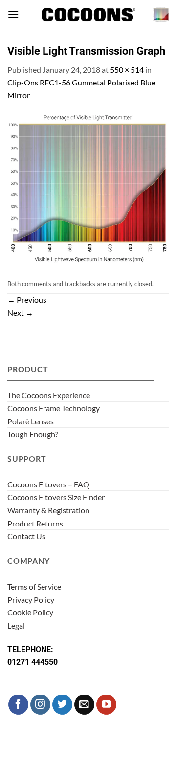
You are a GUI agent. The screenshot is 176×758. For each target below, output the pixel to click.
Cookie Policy (30, 612)
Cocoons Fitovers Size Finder (56, 497)
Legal (16, 625)
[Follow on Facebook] (18, 705)
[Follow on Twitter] (62, 705)
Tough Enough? (32, 434)
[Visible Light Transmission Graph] (88, 186)
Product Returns (35, 523)
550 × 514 (127, 69)
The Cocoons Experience (48, 395)
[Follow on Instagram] (40, 705)
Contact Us (26, 536)
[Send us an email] (84, 705)
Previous (26, 299)
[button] (13, 14)
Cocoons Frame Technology (53, 408)
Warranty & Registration (48, 510)
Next (20, 312)
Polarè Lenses (30, 421)
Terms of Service (34, 586)
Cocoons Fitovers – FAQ (48, 484)
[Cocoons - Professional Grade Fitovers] (88, 14)
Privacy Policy (30, 599)
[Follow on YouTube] (106, 705)
